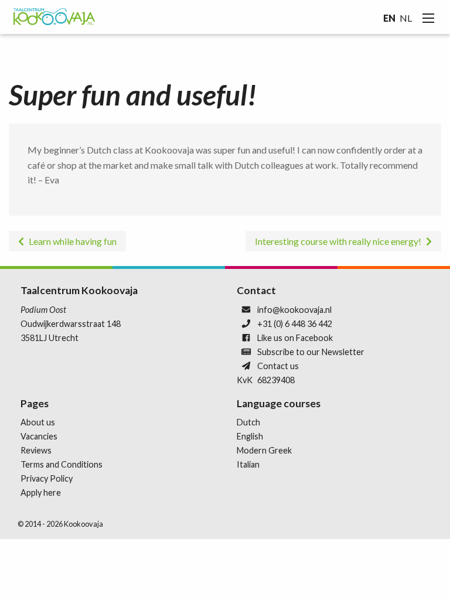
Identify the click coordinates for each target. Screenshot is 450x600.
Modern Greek (264, 450)
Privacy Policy (47, 478)
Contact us (278, 366)
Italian (248, 464)
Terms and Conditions (62, 464)
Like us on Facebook (295, 338)
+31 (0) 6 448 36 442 (294, 324)
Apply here (41, 492)
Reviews (36, 450)
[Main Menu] (428, 18)
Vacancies (39, 436)
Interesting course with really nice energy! (338, 241)
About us (38, 422)
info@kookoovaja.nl (294, 310)
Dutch (248, 422)
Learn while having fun (73, 241)
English (250, 436)
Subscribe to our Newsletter (310, 352)
